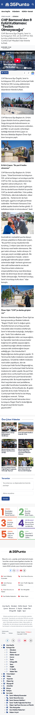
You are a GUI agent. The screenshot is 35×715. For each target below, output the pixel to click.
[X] (14, 570)
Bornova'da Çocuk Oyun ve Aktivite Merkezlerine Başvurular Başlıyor (29, 524)
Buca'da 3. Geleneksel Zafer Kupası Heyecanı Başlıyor (29, 535)
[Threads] (24, 570)
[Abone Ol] (32, 73)
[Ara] (33, 4)
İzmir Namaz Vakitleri (6, 584)
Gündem (16, 11)
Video (8, 676)
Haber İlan (27, 608)
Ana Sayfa (5, 11)
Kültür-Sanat (27, 11)
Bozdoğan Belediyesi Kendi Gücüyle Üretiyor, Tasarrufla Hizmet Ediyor (10, 513)
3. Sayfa (19, 608)
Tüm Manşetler (25, 589)
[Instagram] (17, 570)
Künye (3, 633)
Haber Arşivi (24, 596)
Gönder (5, 499)
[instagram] (19, 640)
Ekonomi (12, 608)
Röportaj (9, 681)
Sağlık (19, 611)
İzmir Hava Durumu (27, 576)
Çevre (6, 608)
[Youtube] (20, 570)
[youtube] (25, 640)
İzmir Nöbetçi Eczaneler (6, 577)
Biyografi (9, 683)
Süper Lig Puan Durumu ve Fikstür (22, 705)
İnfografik (12, 611)
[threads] (30, 640)
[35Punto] (17, 4)
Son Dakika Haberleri (9, 596)
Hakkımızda (5, 631)
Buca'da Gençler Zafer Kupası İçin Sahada (29, 513)
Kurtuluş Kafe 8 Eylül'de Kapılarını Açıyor (10, 524)
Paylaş (6, 72)
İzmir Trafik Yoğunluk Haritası (25, 584)
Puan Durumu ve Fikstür (7, 591)
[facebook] (7, 640)
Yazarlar (9, 679)
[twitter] (13, 640)
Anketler (9, 686)
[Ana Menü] (2, 4)
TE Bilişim (28, 632)
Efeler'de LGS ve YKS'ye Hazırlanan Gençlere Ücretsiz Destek (11, 535)
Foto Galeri (10, 674)
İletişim (11, 633)
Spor (26, 509)
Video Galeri (5, 16)
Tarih (30, 606)
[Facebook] (10, 570)
